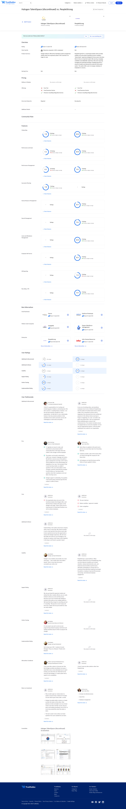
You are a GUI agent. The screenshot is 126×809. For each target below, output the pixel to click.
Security (31, 801)
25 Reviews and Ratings (79, 25)
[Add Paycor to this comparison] (68, 315)
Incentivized (80, 431)
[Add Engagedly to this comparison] (68, 327)
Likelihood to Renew (26, 365)
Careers (56, 792)
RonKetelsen (50, 621)
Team (55, 790)
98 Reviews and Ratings (45, 25)
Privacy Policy (38, 801)
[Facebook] (96, 802)
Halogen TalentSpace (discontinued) (53, 24)
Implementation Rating (27, 388)
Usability (24, 370)
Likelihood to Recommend (28, 359)
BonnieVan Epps (51, 442)
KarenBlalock (50, 554)
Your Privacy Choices (48, 801)
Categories (67, 3)
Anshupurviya (84, 442)
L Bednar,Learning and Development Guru (56, 661)
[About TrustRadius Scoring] (42, 46)
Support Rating (25, 376)
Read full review (47, 422)
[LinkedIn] (103, 802)
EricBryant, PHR (51, 402)
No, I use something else (95, 36)
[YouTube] (92, 802)
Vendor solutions (77, 3)
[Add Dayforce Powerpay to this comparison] (102, 315)
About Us (56, 789)
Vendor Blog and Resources (95, 792)
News (55, 794)
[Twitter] (99, 802)
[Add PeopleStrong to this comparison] (68, 341)
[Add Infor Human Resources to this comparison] (102, 341)
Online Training (25, 382)
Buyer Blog (74, 790)
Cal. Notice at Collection (60, 801)
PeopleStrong (79, 24)
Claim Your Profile (93, 790)
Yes (86, 36)
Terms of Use (25, 801)
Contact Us (56, 796)
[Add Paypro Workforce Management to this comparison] (102, 328)
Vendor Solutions (93, 789)
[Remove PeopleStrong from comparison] (103, 16)
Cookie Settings (71, 801)
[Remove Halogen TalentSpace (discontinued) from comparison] (70, 16)
